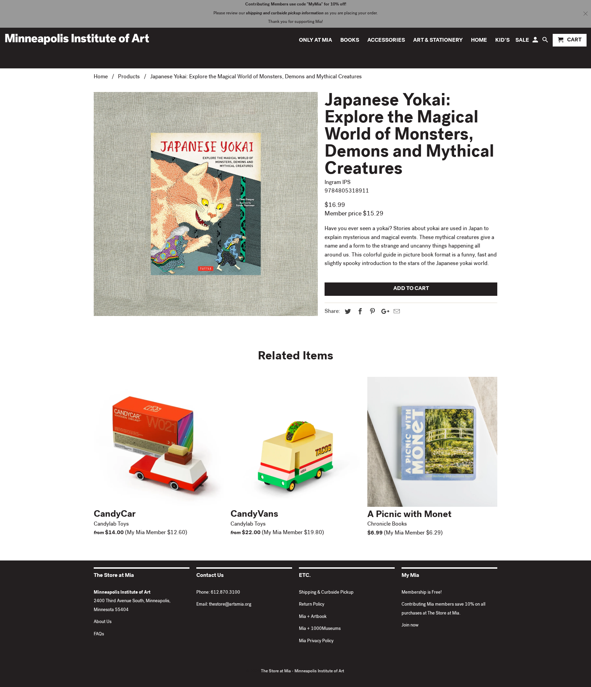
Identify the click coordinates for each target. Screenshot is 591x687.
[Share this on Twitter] (346, 312)
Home (479, 40)
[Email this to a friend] (395, 312)
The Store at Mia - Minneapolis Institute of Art (302, 672)
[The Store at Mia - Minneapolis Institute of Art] (76, 39)
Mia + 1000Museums (320, 629)
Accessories (386, 40)
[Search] (545, 42)
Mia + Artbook (313, 617)
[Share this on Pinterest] (371, 312)
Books (349, 40)
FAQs (99, 634)
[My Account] (536, 42)
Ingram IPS (338, 183)
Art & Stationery (438, 40)
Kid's (502, 40)
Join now (410, 625)
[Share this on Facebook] (359, 312)
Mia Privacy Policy (316, 641)
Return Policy (311, 605)
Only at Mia (315, 40)
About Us (102, 622)
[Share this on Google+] (383, 312)
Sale (522, 40)
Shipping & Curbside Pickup (326, 593)
